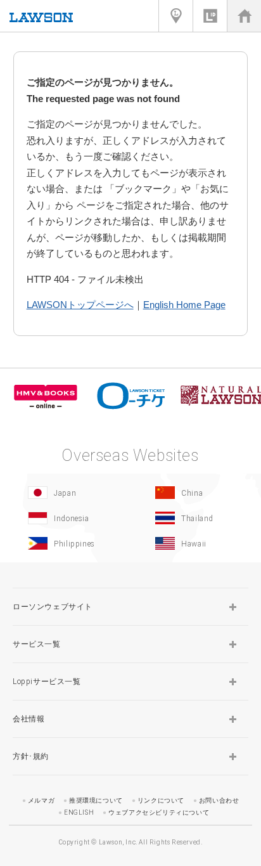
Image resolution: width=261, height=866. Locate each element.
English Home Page (184, 304)
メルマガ (41, 800)
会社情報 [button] (28, 718)
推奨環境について (96, 800)
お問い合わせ (219, 800)
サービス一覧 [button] (37, 644)
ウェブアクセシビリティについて (158, 812)
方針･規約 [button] (31, 756)
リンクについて (160, 800)
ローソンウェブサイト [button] (52, 606)
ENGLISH (79, 812)
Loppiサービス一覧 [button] (47, 681)
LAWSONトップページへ (80, 304)
